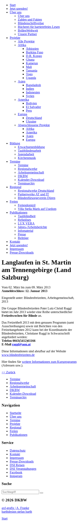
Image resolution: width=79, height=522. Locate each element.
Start (4, 518)
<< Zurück (8, 372)
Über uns (15, 416)
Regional (15, 427)
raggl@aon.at (21, 344)
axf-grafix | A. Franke (15, 508)
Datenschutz (18, 450)
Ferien (14, 431)
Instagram (16, 476)
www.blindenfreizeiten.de (18, 355)
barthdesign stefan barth (17, 511)
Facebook (16, 472)
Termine (15, 420)
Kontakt (15, 454)
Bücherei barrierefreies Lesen (39, 27)
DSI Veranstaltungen (23, 468)
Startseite (15, 413)
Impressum (17, 458)
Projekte (15, 424)
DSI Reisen (17, 465)
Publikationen (18, 434)
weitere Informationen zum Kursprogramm (49, 361)
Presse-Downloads (22, 461)
